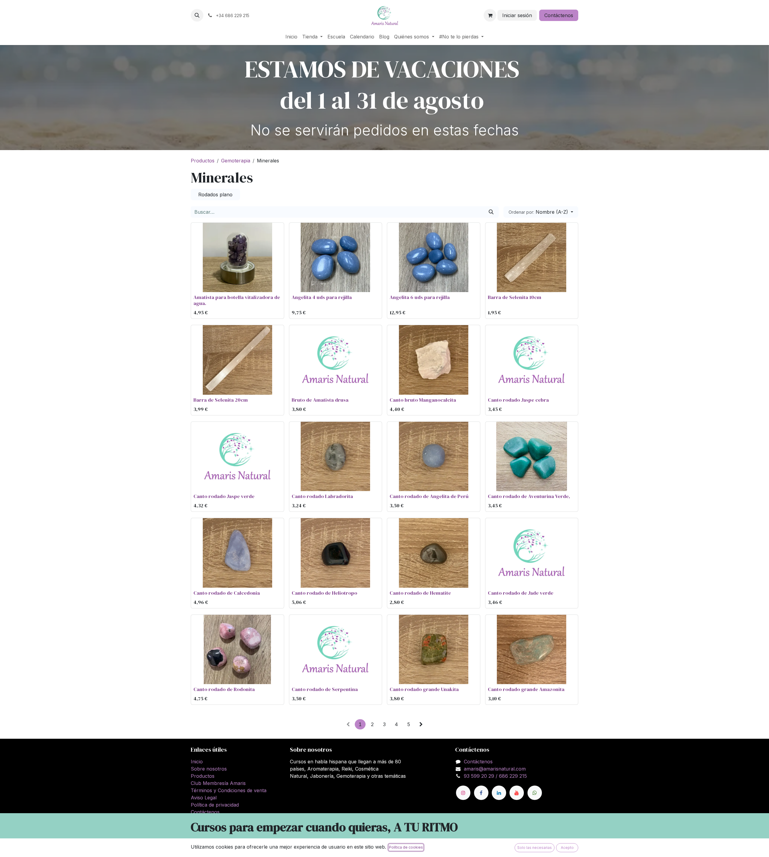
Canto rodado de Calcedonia (226, 593)
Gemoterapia (235, 161)
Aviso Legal (204, 798)
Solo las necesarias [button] (534, 847)
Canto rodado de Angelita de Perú (429, 496)
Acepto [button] (567, 847)
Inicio (197, 762)
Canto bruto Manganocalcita (423, 400)
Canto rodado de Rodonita (224, 689)
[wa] (534, 793)
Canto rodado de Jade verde (520, 593)
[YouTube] (516, 793)
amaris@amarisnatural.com (495, 769)
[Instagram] (463, 793)
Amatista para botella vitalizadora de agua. (236, 300)
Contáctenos (558, 15)
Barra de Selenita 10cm (514, 297)
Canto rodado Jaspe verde (223, 496)
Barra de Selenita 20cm (220, 400)
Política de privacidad (215, 805)
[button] (197, 15)
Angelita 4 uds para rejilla (322, 297)
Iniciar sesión (517, 15)
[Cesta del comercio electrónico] (490, 15)
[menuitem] (291, 37)
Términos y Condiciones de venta (228, 790)
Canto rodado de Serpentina (325, 689)
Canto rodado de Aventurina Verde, (529, 496)
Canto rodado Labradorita (322, 496)
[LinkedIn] (499, 793)
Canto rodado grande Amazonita (526, 689)
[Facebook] (481, 793)
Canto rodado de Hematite (420, 593)
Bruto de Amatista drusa (320, 400)
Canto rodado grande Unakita (424, 689)
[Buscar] (491, 212)
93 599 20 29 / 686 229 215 (495, 776)
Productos (202, 161)
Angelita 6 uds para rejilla (420, 297)
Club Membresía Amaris (218, 783)
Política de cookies (406, 847)
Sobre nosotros (209, 769)
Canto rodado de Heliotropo (324, 593)
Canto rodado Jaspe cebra (518, 400)
